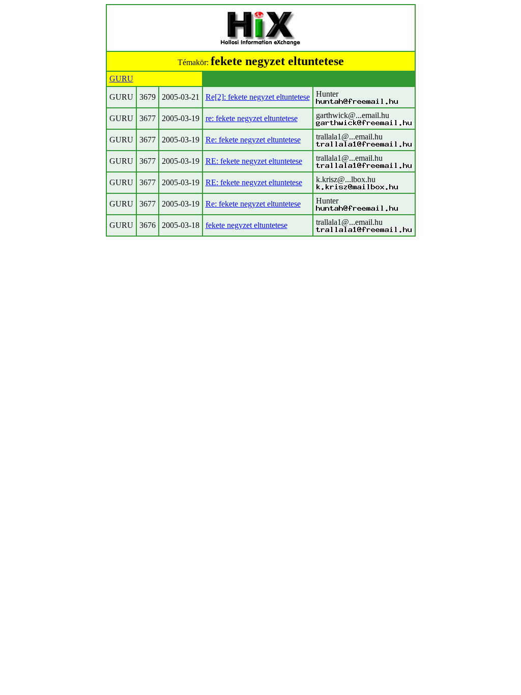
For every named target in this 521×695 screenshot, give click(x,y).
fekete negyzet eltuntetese (246, 225)
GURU (121, 78)
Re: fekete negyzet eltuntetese (253, 139)
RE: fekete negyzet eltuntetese (254, 161)
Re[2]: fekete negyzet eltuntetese (258, 97)
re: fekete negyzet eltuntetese (252, 118)
